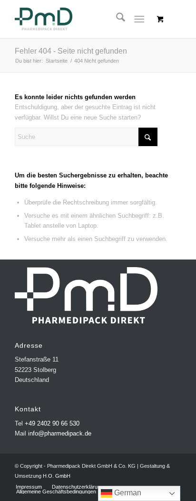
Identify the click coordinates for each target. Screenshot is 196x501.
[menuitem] (116, 19)
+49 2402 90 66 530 (52, 423)
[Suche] (116, 19)
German (126, 493)
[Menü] (139, 19)
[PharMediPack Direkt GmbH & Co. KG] (81, 19)
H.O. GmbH (56, 476)
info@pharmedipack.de (59, 433)
